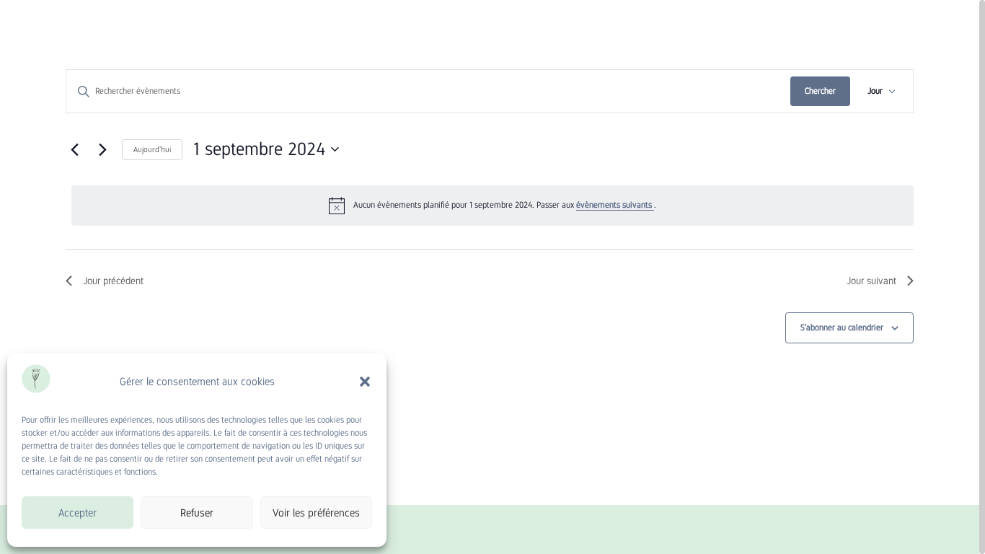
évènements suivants (615, 205)
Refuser (196, 512)
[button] (365, 381)
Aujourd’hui (152, 149)
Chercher (820, 91)
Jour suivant (871, 280)
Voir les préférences (316, 512)
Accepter (77, 512)
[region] (492, 277)
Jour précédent (113, 280)
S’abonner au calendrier (841, 327)
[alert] (492, 205)
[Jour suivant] (102, 149)
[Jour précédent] (74, 149)
